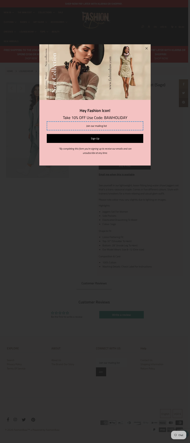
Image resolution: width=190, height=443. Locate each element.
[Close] (146, 48)
